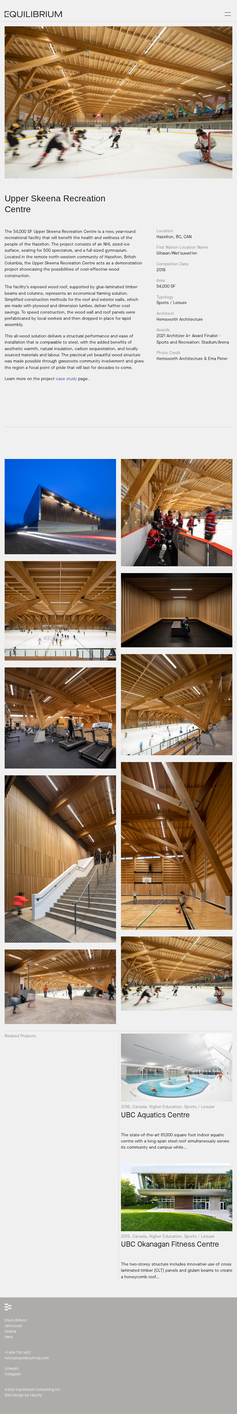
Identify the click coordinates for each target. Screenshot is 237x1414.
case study (66, 379)
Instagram (13, 1374)
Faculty (36, 1395)
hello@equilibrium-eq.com (27, 1358)
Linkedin (12, 1368)
